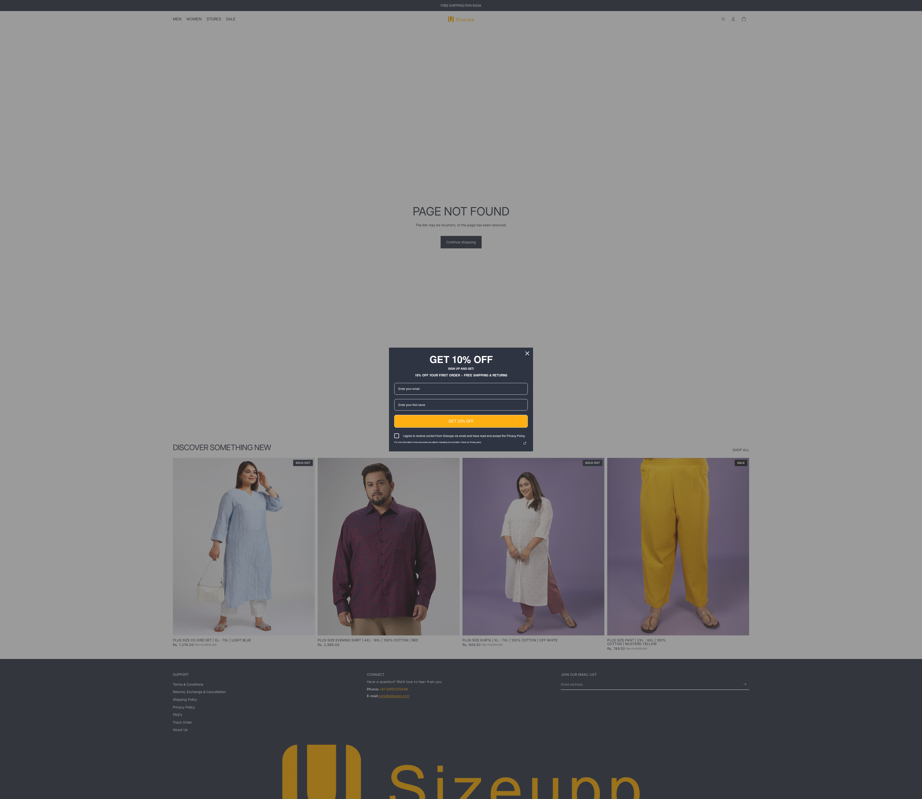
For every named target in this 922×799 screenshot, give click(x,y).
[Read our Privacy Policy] (525, 443)
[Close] (527, 353)
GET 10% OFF (461, 421)
